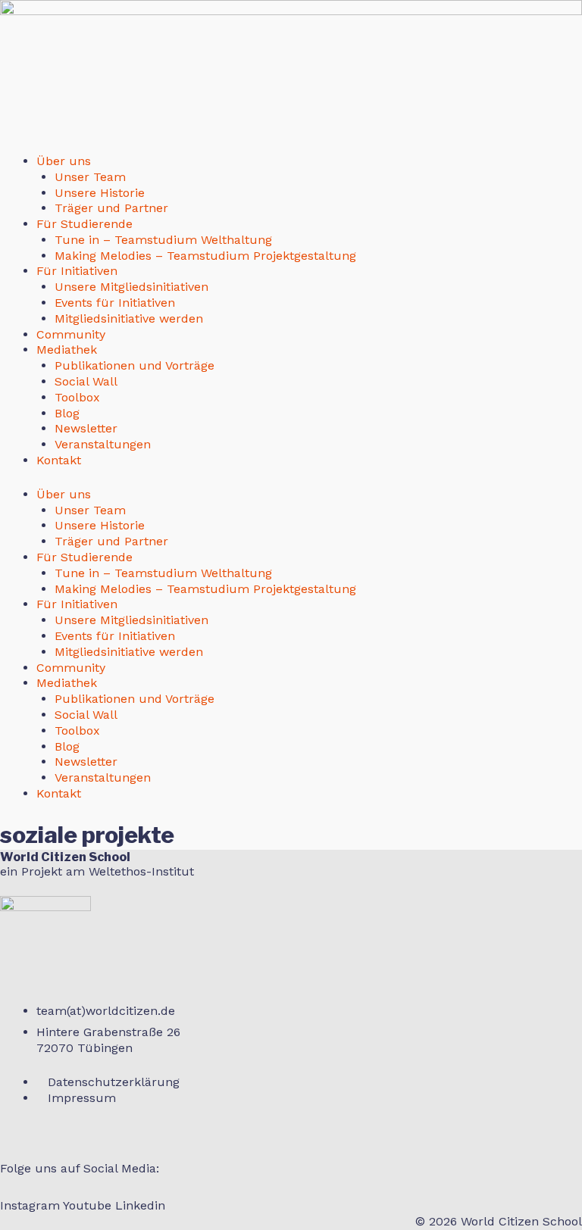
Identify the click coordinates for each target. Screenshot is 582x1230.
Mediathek (66, 349)
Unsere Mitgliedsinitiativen (131, 286)
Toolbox (77, 397)
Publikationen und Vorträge (134, 365)
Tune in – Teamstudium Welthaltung (163, 240)
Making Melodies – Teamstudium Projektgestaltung (205, 255)
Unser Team (90, 177)
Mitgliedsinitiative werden (129, 318)
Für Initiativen (76, 271)
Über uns (63, 161)
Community (70, 334)
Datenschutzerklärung (114, 1082)
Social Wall (86, 381)
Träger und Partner (111, 208)
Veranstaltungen (103, 444)
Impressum (82, 1098)
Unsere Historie (100, 193)
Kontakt (58, 460)
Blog (67, 413)
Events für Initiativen (115, 302)
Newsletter (86, 428)
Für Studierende (84, 224)
